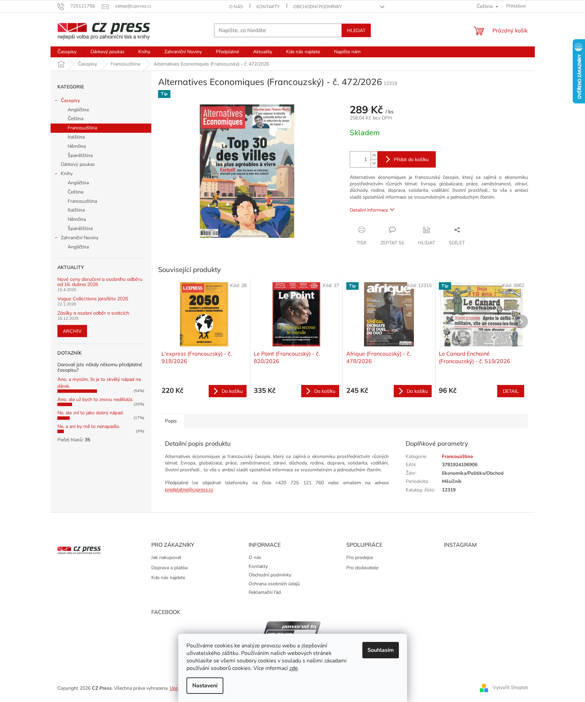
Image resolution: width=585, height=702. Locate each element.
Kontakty (268, 7)
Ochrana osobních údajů (274, 584)
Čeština (75, 118)
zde (293, 668)
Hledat (356, 30)
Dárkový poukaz (78, 164)
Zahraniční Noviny (79, 237)
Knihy (67, 173)
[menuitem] (67, 51)
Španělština (80, 155)
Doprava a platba (169, 567)
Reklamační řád (265, 592)
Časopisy (70, 100)
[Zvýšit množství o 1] (374, 155)
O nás (236, 7)
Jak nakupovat (166, 557)
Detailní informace (369, 210)
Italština (76, 137)
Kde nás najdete (168, 577)
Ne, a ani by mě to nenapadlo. (88, 426)
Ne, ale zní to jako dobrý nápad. (90, 413)
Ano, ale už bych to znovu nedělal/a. (95, 399)
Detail (511, 391)
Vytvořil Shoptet (510, 688)
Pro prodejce (359, 557)
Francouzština (82, 128)
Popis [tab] (171, 421)
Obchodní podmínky (317, 7)
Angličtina (78, 109)
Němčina (77, 146)
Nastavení (205, 685)
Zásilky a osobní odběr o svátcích (93, 313)
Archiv (72, 331)
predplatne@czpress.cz (189, 489)
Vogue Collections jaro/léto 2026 (92, 298)
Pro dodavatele (362, 567)
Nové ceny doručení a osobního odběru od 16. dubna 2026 (99, 282)
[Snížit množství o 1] (374, 163)
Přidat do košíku (411, 159)
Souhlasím (380, 650)
